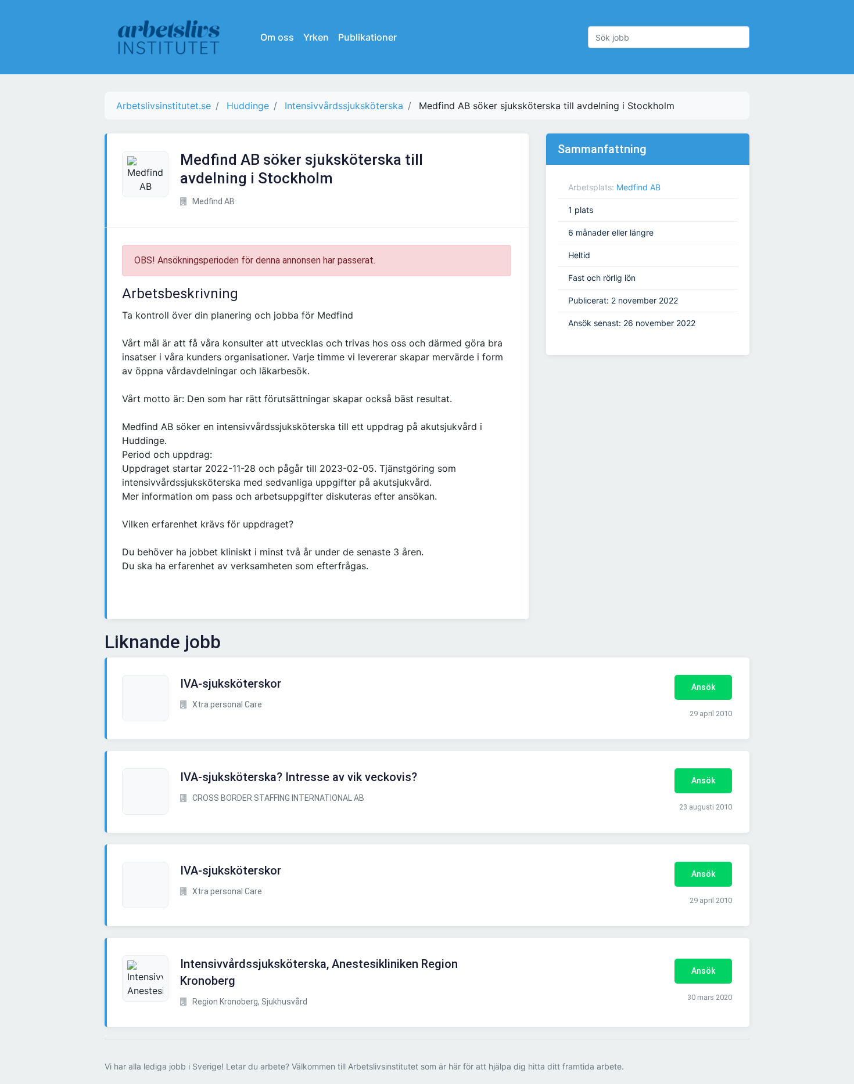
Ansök (703, 687)
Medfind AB (638, 187)
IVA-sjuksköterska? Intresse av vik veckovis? (298, 777)
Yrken (316, 37)
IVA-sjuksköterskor (230, 684)
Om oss (277, 37)
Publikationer (367, 37)
